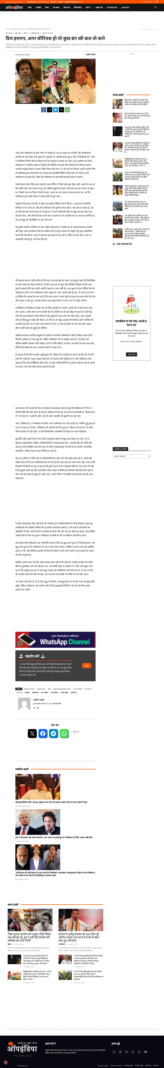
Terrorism (88, 689)
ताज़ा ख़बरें (118, 95)
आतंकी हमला (35, 692)
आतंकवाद (27, 692)
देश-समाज (14, 29)
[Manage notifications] (6, 1062)
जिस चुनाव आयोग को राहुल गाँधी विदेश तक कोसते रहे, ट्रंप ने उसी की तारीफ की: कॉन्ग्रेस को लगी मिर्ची (29, 938)
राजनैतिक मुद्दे (34, 33)
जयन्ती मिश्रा (62, 944)
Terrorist (19, 692)
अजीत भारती (90, 54)
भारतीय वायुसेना (64, 692)
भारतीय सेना (73, 692)
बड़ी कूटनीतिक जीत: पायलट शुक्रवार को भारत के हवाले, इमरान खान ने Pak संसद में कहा (51, 802)
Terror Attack (77, 689)
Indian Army (41, 689)
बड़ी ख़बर (18, 33)
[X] (151, 1)
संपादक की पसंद (47, 33)
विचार (26, 33)
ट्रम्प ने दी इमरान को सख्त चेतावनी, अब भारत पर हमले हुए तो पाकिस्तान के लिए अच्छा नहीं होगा (54, 837)
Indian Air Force (29, 689)
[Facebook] (142, 1)
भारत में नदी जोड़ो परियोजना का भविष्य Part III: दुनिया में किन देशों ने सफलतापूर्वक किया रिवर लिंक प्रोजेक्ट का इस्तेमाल (88, 975)
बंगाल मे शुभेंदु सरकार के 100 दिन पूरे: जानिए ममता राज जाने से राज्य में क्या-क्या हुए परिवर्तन (79, 938)
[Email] (61, 109)
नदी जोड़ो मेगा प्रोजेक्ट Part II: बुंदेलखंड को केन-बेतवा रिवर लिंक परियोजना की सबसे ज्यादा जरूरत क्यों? (136, 205)
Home (8, 29)
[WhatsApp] (153, 1)
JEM (49, 689)
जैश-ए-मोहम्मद (44, 692)
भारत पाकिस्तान (54, 692)
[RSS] (148, 1)
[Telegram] (55, 109)
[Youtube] (156, 1)
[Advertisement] (55, 502)
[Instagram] (145, 1)
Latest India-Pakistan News (62, 689)
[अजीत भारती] (24, 704)
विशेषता (9, 944)
